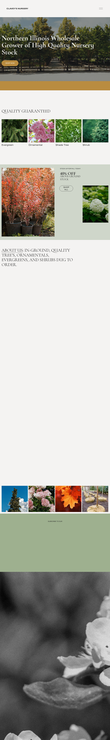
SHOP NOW (10, 63)
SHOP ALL (66, 188)
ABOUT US (12, 250)
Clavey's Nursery (17, 8)
